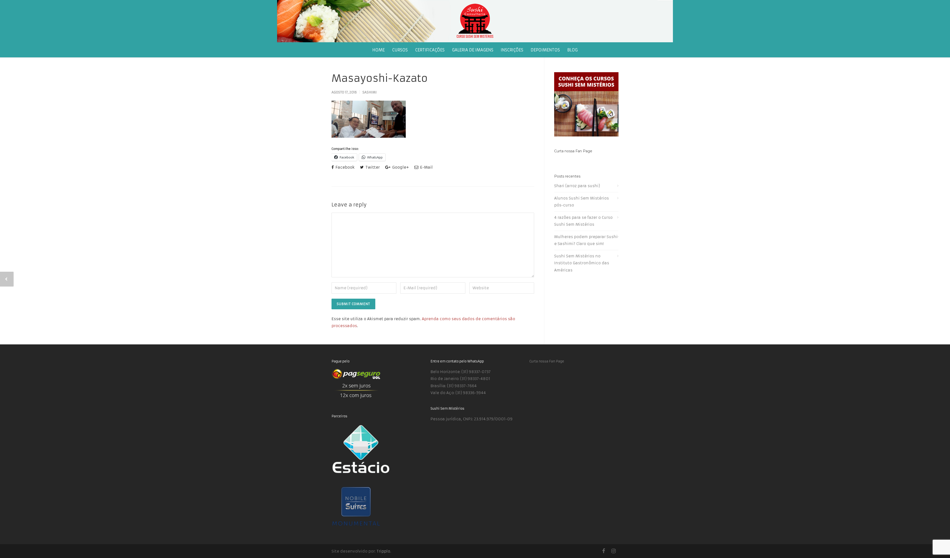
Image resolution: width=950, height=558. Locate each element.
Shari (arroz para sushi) (577, 185)
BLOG (572, 49)
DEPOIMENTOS (545, 49)
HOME (378, 49)
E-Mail (426, 167)
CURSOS (400, 49)
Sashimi (369, 92)
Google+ (400, 167)
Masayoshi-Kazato (380, 78)
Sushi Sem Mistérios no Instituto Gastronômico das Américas (581, 263)
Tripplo (383, 551)
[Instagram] (613, 551)
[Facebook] (604, 551)
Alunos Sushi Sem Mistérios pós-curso (581, 202)
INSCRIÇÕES (512, 49)
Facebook (344, 167)
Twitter (372, 167)
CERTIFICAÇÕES (430, 49)
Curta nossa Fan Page (573, 151)
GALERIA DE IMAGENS (472, 49)
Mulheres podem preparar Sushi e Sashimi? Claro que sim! (586, 240)
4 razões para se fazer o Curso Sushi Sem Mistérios (583, 221)
